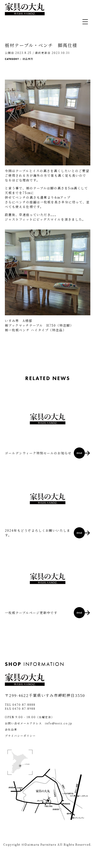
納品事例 (28, 59)
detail (79, 453)
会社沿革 (11, 729)
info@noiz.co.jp (58, 723)
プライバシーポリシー (20, 735)
